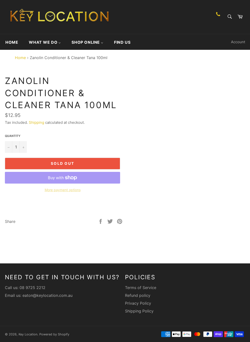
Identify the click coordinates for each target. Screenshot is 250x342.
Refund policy (137, 295)
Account (238, 42)
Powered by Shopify (54, 334)
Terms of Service (140, 287)
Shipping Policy (139, 311)
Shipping (36, 122)
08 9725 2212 (32, 287)
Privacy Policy (138, 303)
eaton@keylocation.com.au (47, 295)
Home (19, 57)
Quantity (13, 136)
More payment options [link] (63, 190)
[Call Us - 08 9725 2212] (218, 16)
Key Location (28, 334)
